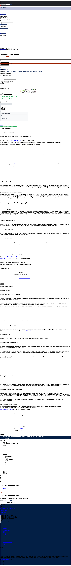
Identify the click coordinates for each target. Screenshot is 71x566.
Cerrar (2, 94)
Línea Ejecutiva (6, 534)
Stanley (6, 450)
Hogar (4, 532)
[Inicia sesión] (0, 475)
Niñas (4, 536)
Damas (4, 531)
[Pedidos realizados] (0, 477)
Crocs (4, 469)
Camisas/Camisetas (9, 459)
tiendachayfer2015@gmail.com (8, 508)
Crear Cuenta (5, 28)
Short (6, 464)
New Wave (7, 449)
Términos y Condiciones (8, 550)
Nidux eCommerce (5, 559)
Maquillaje (5, 535)
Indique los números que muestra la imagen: (10, 93)
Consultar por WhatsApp (6, 73)
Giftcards (5, 473)
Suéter (6, 465)
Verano (4, 543)
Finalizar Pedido (4, 49)
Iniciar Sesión (4, 24)
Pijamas (6, 462)
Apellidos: (2, 80)
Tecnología (5, 540)
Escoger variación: (4, 58)
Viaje (4, 544)
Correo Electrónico (5, 19)
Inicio (5, 472)
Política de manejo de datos (9, 551)
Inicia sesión (6, 438)
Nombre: (2, 78)
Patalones (7, 461)
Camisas (6, 458)
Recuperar (3, 33)
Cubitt (6, 447)
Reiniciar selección (5, 62)
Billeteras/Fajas (8, 456)
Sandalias (7, 463)
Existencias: (2, 56)
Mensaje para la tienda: (5, 88)
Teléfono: (2, 82)
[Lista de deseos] (0, 476)
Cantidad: (2, 83)
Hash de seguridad (4, 17)
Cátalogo (5, 442)
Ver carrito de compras (13, 49)
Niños (4, 537)
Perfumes (5, 538)
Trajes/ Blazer (6, 541)
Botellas (4, 445)
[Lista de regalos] (0, 478)
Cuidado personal (6, 530)
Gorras (6, 460)
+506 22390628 (4, 510)
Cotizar (2, 69)
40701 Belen (3, 512)
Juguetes (5, 533)
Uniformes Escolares (7, 542)
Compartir (2, 71)
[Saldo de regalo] (0, 479)
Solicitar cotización (8, 94)
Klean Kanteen (8, 448)
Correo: (2, 81)
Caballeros (5, 454)
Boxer (6, 457)
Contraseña (3, 21)
